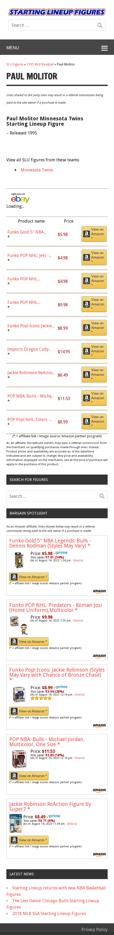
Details (77, 560)
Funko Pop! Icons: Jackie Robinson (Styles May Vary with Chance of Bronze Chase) (57, 675)
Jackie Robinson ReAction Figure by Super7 (50, 806)
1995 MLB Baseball (40, 64)
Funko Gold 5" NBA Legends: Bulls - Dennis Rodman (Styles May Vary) (50, 543)
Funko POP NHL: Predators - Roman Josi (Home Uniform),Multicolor (55, 607)
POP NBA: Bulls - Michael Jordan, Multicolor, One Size (47, 742)
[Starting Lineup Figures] (57, 12)
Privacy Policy (94, 929)
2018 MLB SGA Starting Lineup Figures (49, 913)
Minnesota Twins (37, 170)
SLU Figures (14, 64)
